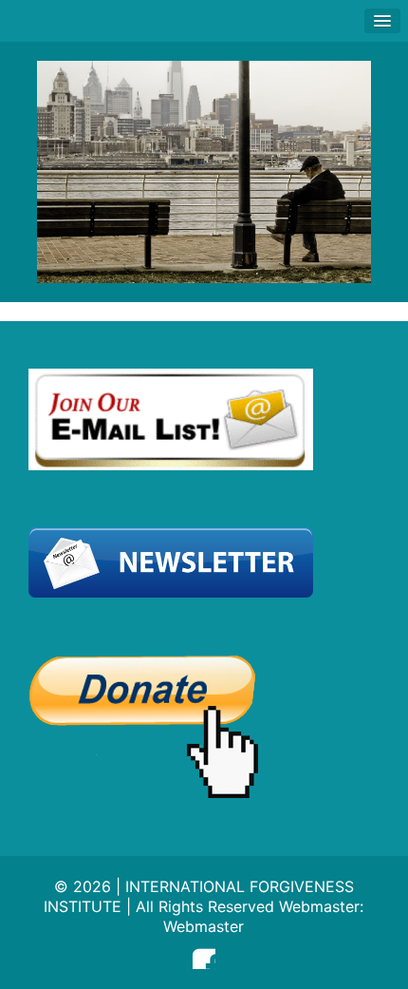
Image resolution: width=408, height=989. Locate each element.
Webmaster (203, 926)
